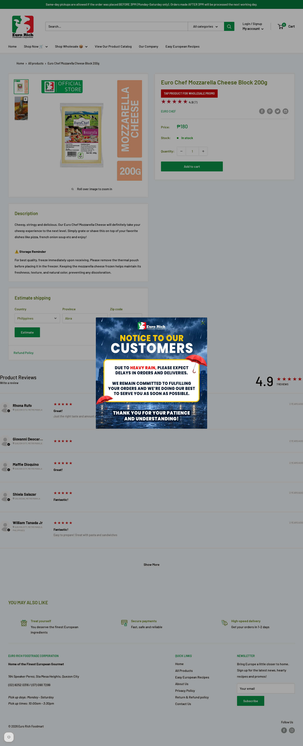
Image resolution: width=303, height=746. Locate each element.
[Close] (203, 323)
